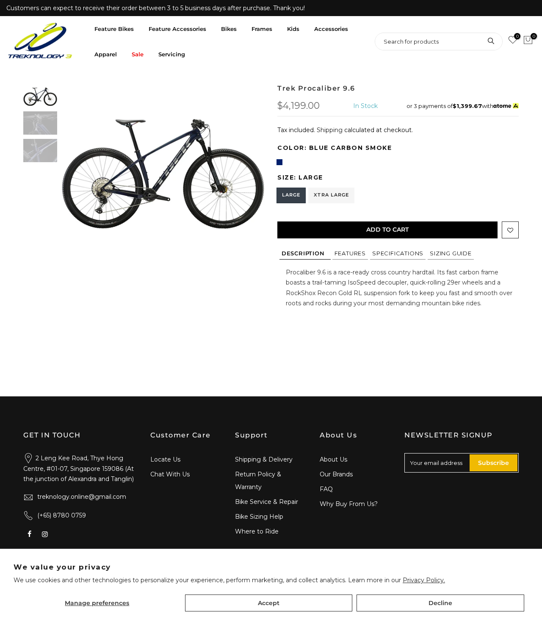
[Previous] (76, 160)
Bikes (229, 28)
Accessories (331, 28)
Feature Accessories (177, 28)
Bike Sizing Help (259, 516)
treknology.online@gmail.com (81, 497)
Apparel (105, 54)
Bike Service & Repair (266, 502)
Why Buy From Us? (349, 504)
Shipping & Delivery (264, 459)
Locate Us (165, 459)
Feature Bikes (114, 28)
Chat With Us (170, 474)
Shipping (330, 130)
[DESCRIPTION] (305, 253)
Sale (138, 54)
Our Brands (336, 474)
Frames (262, 28)
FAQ (326, 489)
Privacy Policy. (424, 580)
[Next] (250, 160)
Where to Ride (257, 531)
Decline (440, 603)
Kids (293, 28)
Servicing (171, 54)
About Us (333, 459)
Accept (268, 603)
